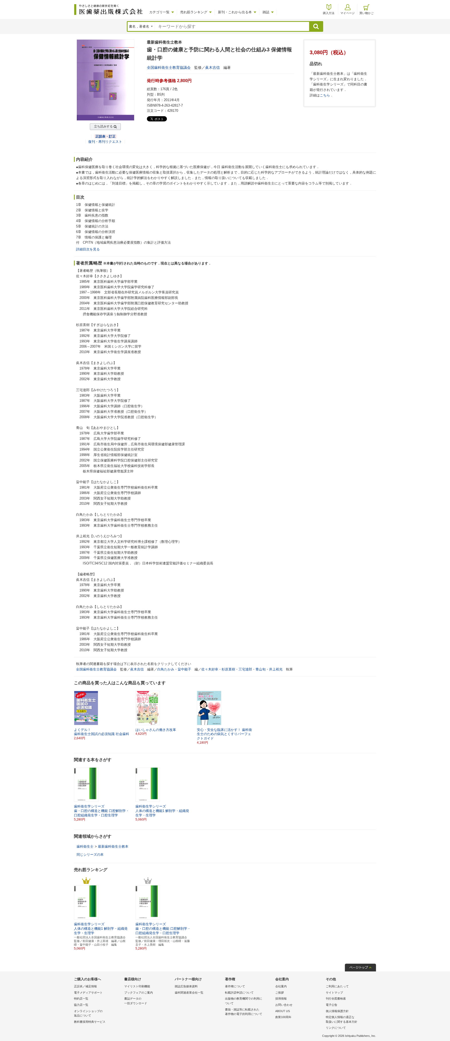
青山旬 (260, 669)
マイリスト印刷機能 (137, 986)
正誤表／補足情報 (85, 986)
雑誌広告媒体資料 (186, 986)
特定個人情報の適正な (341, 1019)
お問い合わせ (283, 1004)
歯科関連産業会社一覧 (189, 992)
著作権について (235, 986)
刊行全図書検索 (336, 998)
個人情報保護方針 (337, 1011)
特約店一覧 (81, 998)
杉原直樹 (228, 669)
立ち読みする (103, 126)
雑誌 (265, 12)
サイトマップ (334, 992)
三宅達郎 (245, 669)
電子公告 (331, 1004)
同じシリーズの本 (90, 855)
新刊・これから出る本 (235, 12)
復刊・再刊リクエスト (105, 142)
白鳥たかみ (165, 669)
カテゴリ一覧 (159, 12)
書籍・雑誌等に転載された (243, 1012)
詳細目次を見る (88, 249)
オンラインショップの (88, 1013)
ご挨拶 (279, 992)
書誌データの (135, 1001)
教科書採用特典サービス (89, 1021)
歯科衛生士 (85, 846)
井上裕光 (276, 669)
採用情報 (281, 998)
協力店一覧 (81, 1004)
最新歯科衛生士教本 (113, 846)
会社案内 (281, 986)
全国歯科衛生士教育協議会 (169, 67)
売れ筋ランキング (193, 12)
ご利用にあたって (337, 986)
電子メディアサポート (88, 992)
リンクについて (336, 1027)
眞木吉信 (212, 67)
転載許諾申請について (239, 992)
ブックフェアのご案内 (138, 992)
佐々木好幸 (209, 669)
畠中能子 (184, 669)
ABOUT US (282, 1011)
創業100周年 (283, 1017)
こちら (325, 95)
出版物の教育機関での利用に (243, 1001)
